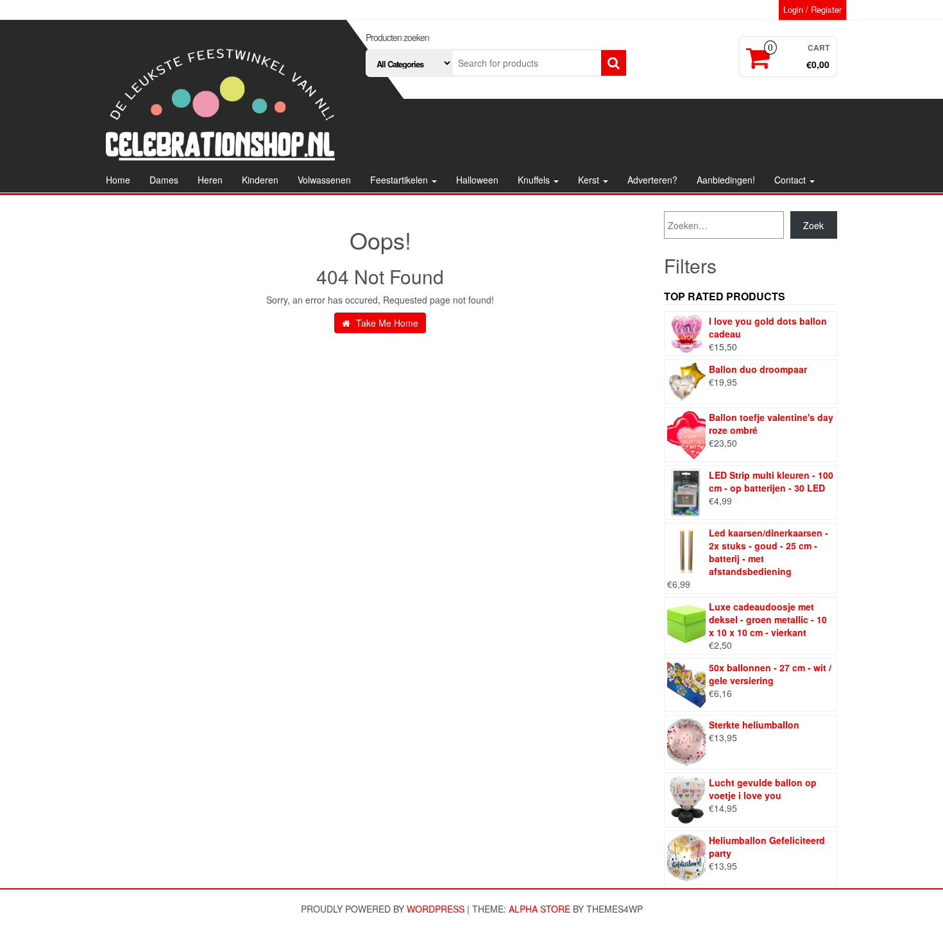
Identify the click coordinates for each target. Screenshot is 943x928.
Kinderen (260, 179)
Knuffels (535, 179)
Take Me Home (385, 322)
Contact (791, 179)
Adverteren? (652, 179)
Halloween (477, 179)
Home (118, 179)
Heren (210, 179)
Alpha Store (539, 908)
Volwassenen (324, 179)
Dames (163, 179)
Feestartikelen (400, 179)
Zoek (813, 225)
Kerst (590, 179)
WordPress (435, 908)
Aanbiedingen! (726, 179)
